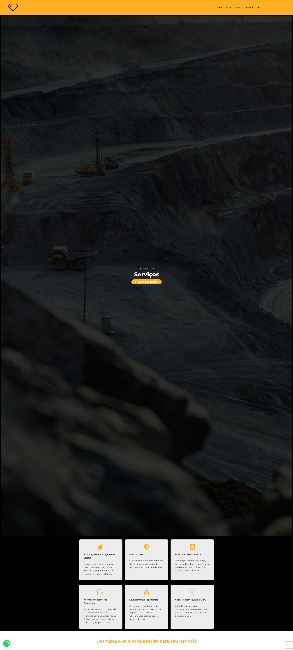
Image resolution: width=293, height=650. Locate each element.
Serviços (237, 7)
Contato (249, 7)
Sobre (228, 7)
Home (219, 7)
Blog (258, 7)
